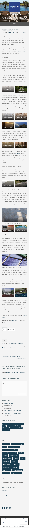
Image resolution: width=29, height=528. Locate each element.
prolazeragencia (22, 32)
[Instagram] (10, 508)
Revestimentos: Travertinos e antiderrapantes (14, 407)
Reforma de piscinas (21, 358)
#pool (17, 346)
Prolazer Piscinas (21, 51)
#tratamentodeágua (18, 470)
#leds (4, 447)
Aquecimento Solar (14, 424)
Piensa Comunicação (15, 320)
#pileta (20, 452)
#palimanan (9, 346)
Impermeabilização (16, 473)
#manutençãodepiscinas (14, 447)
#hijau (21, 444)
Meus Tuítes (4, 490)
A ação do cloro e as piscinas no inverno (12, 413)
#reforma (16, 464)
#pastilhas (14, 449)
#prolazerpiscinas (6, 464)
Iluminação (19, 425)
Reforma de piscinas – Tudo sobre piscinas (15, 372)
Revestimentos (19, 343)
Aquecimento (7, 424)
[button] (8, 89)
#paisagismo (5, 449)
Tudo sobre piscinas (14, 14)
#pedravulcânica (6, 452)
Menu (14, 23)
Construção (4, 425)
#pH (14, 452)
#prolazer (14, 461)
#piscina (14, 346)
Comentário (22, 393)
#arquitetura (6, 444)
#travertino (21, 346)
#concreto (14, 444)
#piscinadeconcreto (7, 458)
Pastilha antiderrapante (9, 347)
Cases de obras (21, 424)
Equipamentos (9, 425)
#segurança (15, 467)
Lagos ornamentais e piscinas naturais (11, 356)
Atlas (3, 347)
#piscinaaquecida (13, 455)
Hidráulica (15, 425)
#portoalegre (6, 461)
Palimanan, (11, 70)
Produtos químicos (13, 427)
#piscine (16, 458)
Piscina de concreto (11, 343)
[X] (7, 508)
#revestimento (6, 467)
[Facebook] (3, 508)
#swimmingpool (6, 470)
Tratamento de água (6, 429)
